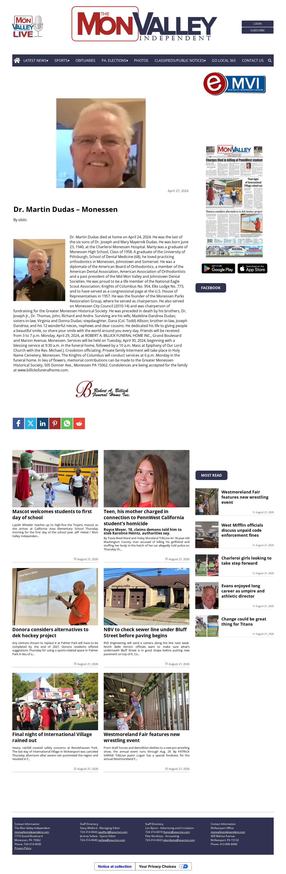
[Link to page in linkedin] (42, 423)
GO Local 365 (224, 60)
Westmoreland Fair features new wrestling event (142, 737)
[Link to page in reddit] (79, 423)
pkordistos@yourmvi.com (179, 840)
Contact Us (253, 60)
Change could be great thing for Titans (243, 621)
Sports (61, 60)
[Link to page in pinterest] (55, 423)
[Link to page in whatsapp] (67, 423)
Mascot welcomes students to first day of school (52, 514)
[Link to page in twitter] (30, 423)
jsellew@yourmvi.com (111, 840)
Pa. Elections (114, 60)
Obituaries (85, 60)
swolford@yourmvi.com (112, 832)
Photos (141, 60)
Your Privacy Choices (157, 866)
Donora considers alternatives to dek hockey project (50, 632)
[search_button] (270, 60)
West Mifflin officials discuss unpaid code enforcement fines (242, 530)
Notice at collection (115, 866)
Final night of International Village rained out (52, 737)
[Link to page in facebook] (18, 423)
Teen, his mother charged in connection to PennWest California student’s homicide (144, 517)
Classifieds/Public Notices (179, 60)
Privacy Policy (23, 848)
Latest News (34, 60)
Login (258, 24)
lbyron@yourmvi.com (176, 832)
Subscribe (257, 30)
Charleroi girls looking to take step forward (246, 560)
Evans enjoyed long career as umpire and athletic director (243, 591)
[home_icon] (16, 60)
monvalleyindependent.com (32, 832)
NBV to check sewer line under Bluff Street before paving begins (145, 632)
